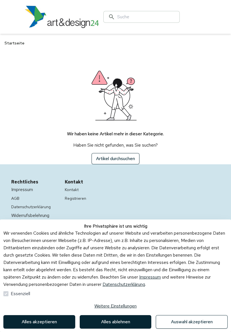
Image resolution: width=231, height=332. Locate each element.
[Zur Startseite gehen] (62, 17)
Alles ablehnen (115, 322)
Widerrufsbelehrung (30, 215)
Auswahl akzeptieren (192, 322)
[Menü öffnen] (17, 17)
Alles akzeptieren (39, 322)
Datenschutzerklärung (124, 284)
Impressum (150, 277)
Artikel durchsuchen (115, 158)
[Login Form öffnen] (213, 17)
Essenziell (20, 294)
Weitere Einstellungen (115, 306)
